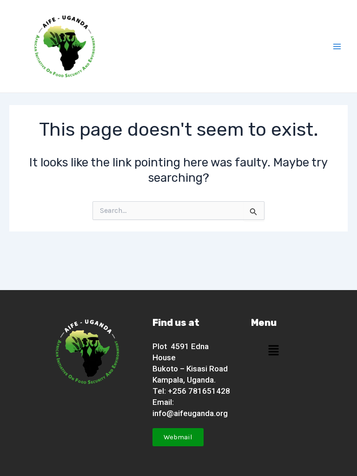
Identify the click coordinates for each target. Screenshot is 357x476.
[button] (273, 350)
